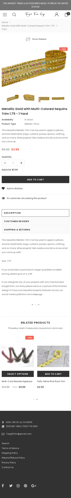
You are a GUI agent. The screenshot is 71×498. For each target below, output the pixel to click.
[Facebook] (4, 486)
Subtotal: (7, 169)
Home (5, 22)
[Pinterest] (26, 486)
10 (8, 198)
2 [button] (35, 304)
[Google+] (34, 486)
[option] (35, 68)
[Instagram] (19, 486)
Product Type (9, 123)
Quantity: (7, 156)
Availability (7, 119)
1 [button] (32, 304)
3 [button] (38, 304)
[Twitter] (11, 486)
